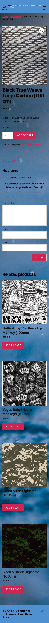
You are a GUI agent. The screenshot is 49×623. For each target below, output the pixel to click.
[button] (41, 30)
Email (6, 242)
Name (6, 229)
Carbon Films (26, 145)
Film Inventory (16, 16)
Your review (9, 203)
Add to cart (25, 135)
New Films (6, 147)
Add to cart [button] (13, 345)
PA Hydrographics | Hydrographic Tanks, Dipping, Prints (18, 614)
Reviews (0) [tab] (9, 161)
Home (5, 16)
